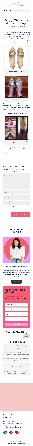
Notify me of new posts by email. (13, 210)
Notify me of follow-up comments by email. (16, 206)
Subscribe (16, 324)
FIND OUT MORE (16, 281)
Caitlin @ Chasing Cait (13, 26)
